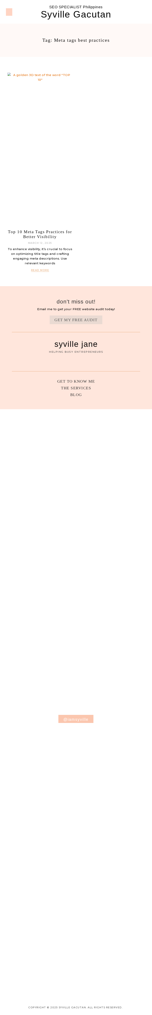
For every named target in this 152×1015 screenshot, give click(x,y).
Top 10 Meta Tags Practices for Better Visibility (40, 234)
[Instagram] (143, 12)
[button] (9, 12)
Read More (40, 270)
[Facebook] (137, 12)
